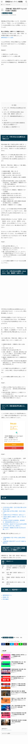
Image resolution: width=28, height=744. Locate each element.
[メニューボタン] (1, 1)
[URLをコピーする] (25, 644)
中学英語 (17, 637)
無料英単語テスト (7, 595)
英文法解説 (6, 599)
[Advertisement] (14, 84)
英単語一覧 (6, 597)
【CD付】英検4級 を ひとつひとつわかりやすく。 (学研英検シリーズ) (13, 436)
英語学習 (11, 637)
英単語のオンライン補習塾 (14, 1)
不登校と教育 (5, 637)
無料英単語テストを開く (7, 37)
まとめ (5, 120)
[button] (3, 644)
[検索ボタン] (26, 1)
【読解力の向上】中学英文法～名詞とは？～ (14, 514)
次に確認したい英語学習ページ (12, 127)
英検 (21, 637)
